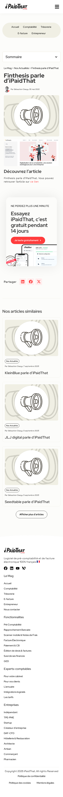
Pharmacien (10, 759)
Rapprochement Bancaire (17, 629)
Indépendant (10, 712)
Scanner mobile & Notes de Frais (20, 635)
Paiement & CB (12, 645)
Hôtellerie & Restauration (17, 738)
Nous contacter (12, 609)
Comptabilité (30, 26)
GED (6, 661)
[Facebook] (5, 568)
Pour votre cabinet (13, 676)
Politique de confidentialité (31, 776)
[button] (56, 57)
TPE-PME (9, 717)
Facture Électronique (14, 640)
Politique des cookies (20, 782)
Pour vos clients (12, 681)
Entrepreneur (39, 33)
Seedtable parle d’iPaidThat (27, 502)
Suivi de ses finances (14, 655)
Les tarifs (8, 697)
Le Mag (8, 68)
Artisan (7, 748)
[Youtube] (17, 568)
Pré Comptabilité (12, 624)
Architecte (9, 743)
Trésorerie (46, 26)
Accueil (15, 26)
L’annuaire (9, 686)
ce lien (34, 181)
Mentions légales (45, 782)
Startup (8, 722)
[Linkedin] (11, 568)
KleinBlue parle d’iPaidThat (26, 373)
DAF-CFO (9, 733)
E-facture (23, 33)
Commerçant (11, 754)
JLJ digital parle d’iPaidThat (27, 437)
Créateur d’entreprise (15, 727)
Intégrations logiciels (14, 691)
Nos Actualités (21, 68)
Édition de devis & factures (17, 650)
